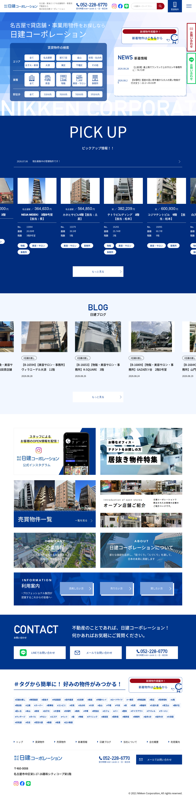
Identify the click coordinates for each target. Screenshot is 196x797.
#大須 (91, 705)
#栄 (125, 705)
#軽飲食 (126, 716)
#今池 (117, 705)
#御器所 (142, 705)
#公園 (28, 705)
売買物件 (61, 741)
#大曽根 (57, 711)
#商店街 (18, 705)
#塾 (73, 716)
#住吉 (28, 722)
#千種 (108, 705)
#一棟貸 (130, 699)
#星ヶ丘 (18, 711)
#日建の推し (20, 699)
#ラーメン (163, 711)
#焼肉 (77, 711)
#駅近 (152, 699)
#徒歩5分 (159, 716)
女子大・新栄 (31, 65)
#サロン (43, 716)
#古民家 (80, 699)
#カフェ (106, 711)
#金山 (100, 705)
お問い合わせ (191, 39)
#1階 (173, 699)
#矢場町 (67, 711)
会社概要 (153, 741)
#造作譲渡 (69, 699)
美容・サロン (79, 83)
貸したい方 (157, 588)
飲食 (47, 83)
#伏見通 (18, 722)
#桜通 (57, 722)
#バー (115, 711)
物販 (63, 83)
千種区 (79, 65)
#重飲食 (115, 716)
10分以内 (95, 94)
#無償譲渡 (33, 699)
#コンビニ (61, 705)
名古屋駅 (47, 57)
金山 (79, 57)
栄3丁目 (63, 57)
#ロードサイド (117, 699)
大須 (47, 65)
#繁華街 (50, 705)
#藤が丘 (176, 705)
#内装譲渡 (56, 699)
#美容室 (104, 716)
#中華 (85, 711)
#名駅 (133, 705)
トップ (19, 741)
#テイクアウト (137, 711)
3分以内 (63, 94)
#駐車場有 (162, 699)
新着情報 (82, 741)
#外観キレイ (101, 699)
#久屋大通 (154, 705)
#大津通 (170, 716)
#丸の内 (81, 705)
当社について (130, 741)
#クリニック (92, 716)
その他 (95, 65)
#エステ (53, 716)
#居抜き (45, 699)
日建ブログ (105, 741)
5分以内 (79, 94)
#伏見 (72, 705)
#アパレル (151, 711)
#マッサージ (20, 716)
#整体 (124, 711)
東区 (63, 65)
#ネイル (32, 716)
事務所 (95, 83)
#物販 (80, 716)
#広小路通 (68, 722)
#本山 (28, 711)
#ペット (64, 716)
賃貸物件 (39, 741)
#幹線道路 (141, 699)
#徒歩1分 (147, 716)
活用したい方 (76, 588)
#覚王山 (165, 705)
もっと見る (98, 271)
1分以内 (47, 94)
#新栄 (36, 711)
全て (32, 57)
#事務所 (136, 716)
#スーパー (38, 705)
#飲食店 (95, 711)
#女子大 (46, 711)
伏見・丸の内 (95, 57)
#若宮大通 (38, 722)
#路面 (90, 699)
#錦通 (49, 722)
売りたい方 (116, 588)
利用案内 (175, 741)
